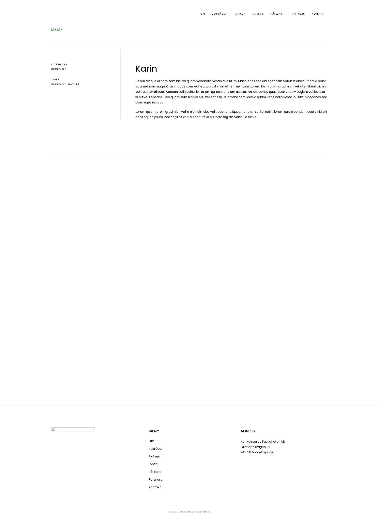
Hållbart (154, 472)
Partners (155, 479)
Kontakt (154, 487)
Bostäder (155, 449)
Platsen (154, 456)
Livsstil (153, 464)
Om (151, 441)
